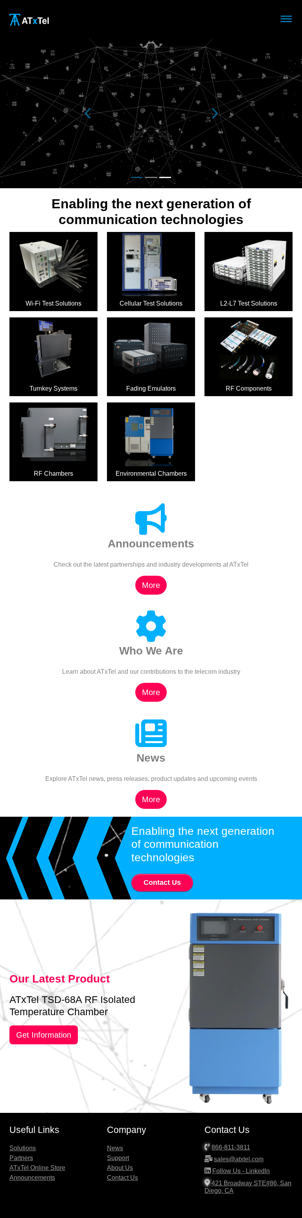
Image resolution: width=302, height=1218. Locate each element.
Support (118, 1158)
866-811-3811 (231, 1147)
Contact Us (162, 882)
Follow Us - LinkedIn (241, 1171)
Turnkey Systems (53, 388)
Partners (21, 1158)
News (115, 1148)
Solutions (22, 1148)
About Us (120, 1167)
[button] (87, 113)
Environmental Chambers (151, 473)
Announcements (32, 1177)
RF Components (249, 388)
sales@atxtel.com (238, 1159)
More (151, 585)
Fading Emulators (151, 388)
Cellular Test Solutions (151, 303)
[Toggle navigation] (286, 19)
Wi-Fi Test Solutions (53, 303)
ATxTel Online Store (37, 1167)
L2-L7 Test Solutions (248, 303)
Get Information (43, 1035)
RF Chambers (53, 473)
